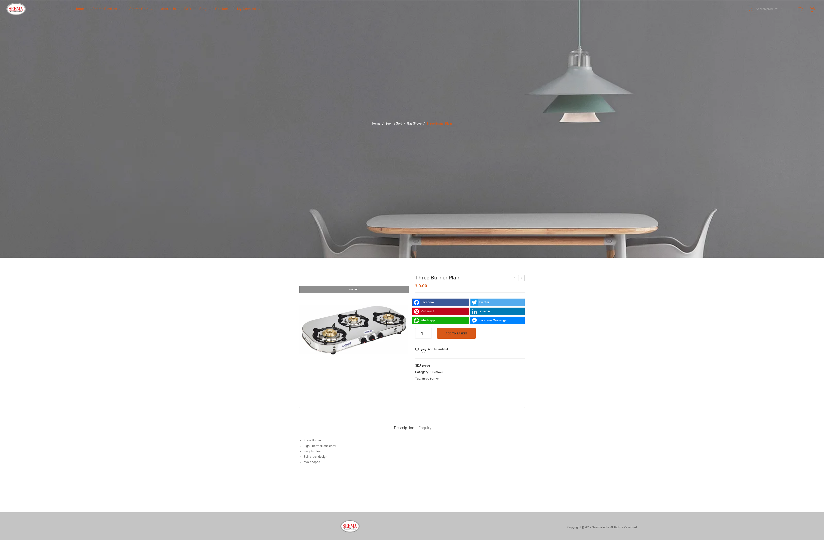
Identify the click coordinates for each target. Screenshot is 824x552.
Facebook (427, 302)
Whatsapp (428, 320)
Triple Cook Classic (521, 278)
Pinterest (427, 311)
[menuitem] (79, 9)
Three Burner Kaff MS (514, 278)
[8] (354, 329)
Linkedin (484, 311)
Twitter (484, 302)
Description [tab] (404, 427)
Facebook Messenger (493, 320)
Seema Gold (393, 123)
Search (750, 9)
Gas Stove (414, 123)
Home (376, 123)
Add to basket (456, 333)
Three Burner (430, 378)
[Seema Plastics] (16, 9)
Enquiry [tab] (425, 427)
